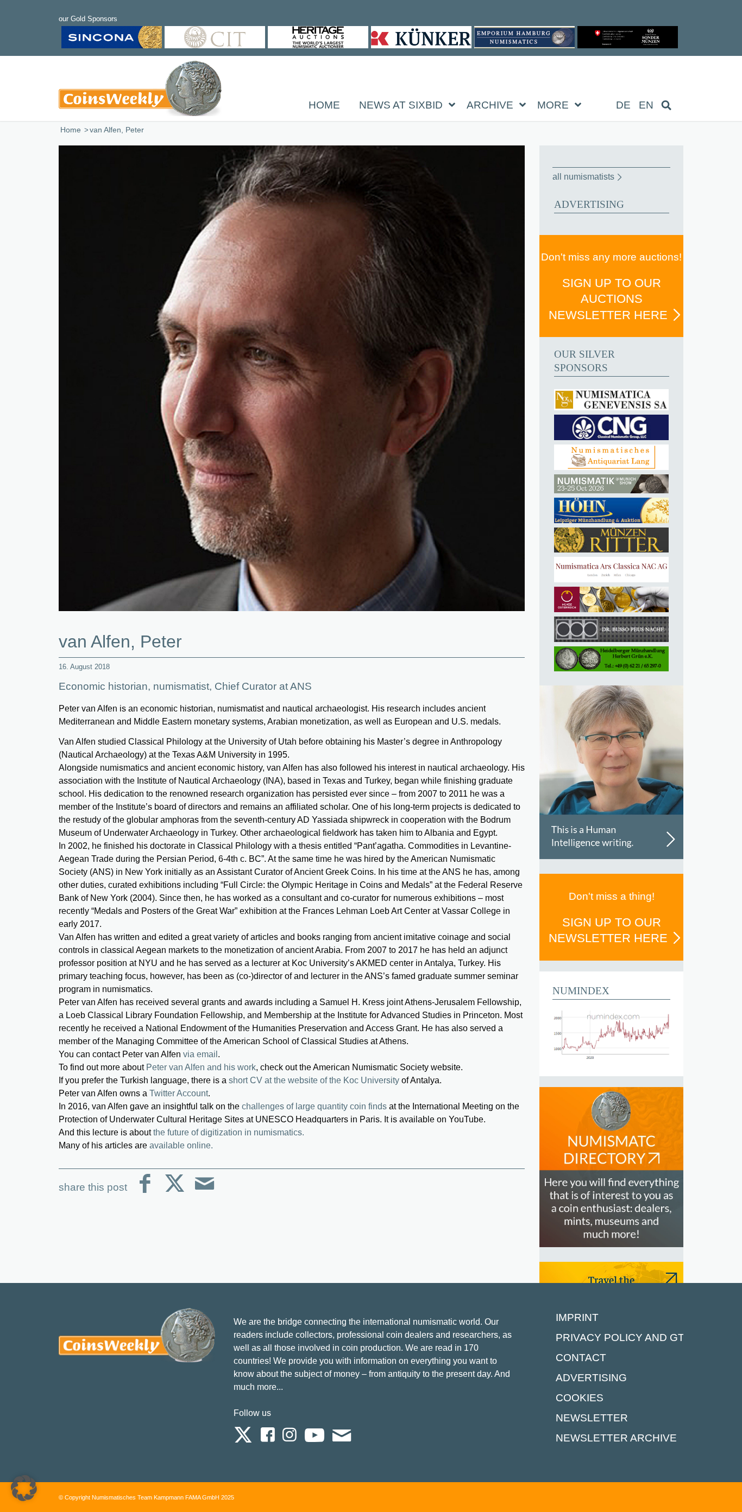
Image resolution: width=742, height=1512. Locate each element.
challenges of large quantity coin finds (314, 1106)
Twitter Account (178, 1093)
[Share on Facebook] (145, 1192)
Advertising (591, 1377)
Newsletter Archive (616, 1438)
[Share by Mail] (204, 1192)
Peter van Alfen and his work (201, 1067)
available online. (182, 1145)
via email (200, 1054)
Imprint (577, 1317)
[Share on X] (174, 1192)
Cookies (579, 1397)
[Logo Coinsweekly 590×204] (140, 90)
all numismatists (583, 176)
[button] (24, 1488)
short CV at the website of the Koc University (314, 1080)
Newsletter (592, 1418)
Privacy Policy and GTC (624, 1337)
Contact (581, 1357)
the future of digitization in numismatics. (228, 1132)
